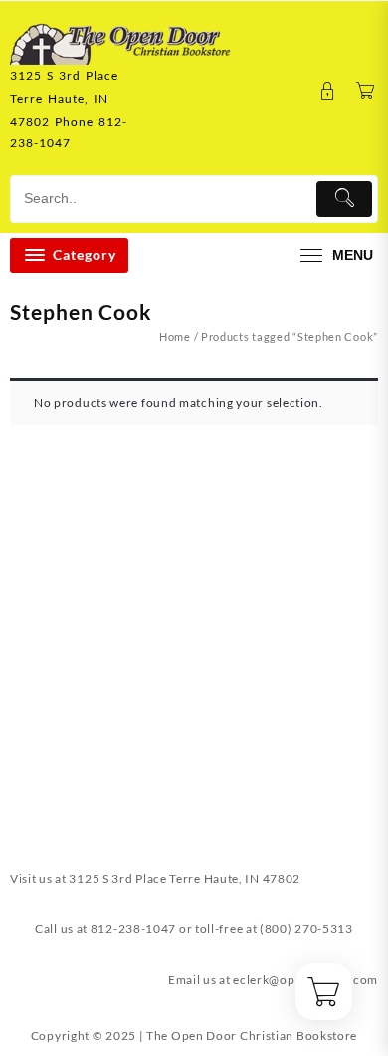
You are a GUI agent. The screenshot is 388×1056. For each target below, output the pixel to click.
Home (175, 336)
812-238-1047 (133, 929)
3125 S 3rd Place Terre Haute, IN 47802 (184, 878)
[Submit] (344, 199)
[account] (327, 91)
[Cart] (365, 91)
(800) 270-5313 (306, 929)
